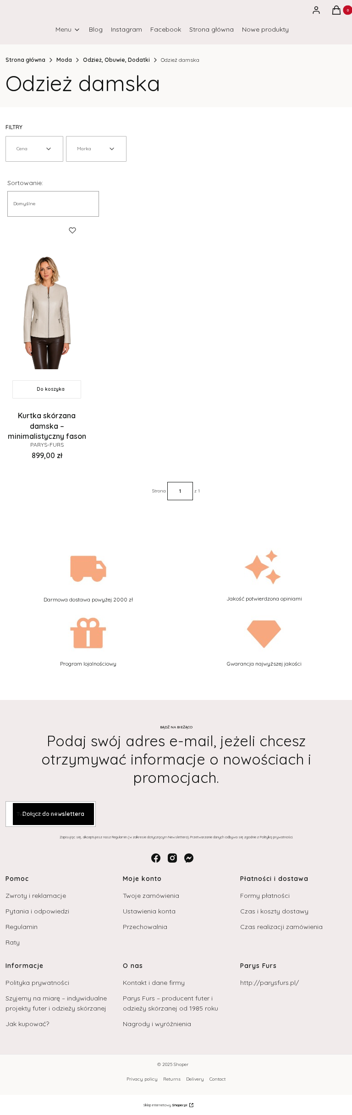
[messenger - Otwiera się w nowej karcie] (188, 858)
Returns (172, 1079)
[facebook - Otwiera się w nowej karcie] (155, 858)
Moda (64, 59)
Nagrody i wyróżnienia (157, 1024)
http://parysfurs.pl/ (269, 982)
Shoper (181, 1064)
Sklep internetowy (165, 1105)
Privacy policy (142, 1079)
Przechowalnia (145, 927)
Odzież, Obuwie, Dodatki (116, 59)
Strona (159, 491)
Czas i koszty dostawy (274, 911)
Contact (217, 1079)
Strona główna (25, 59)
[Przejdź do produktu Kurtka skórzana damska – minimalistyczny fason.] (46, 310)
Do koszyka (51, 389)
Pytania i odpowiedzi (37, 911)
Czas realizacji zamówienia (281, 927)
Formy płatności (265, 895)
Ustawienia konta (149, 911)
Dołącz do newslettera (53, 813)
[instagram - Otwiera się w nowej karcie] (172, 858)
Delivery (195, 1079)
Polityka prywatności (37, 982)
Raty (13, 942)
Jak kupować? (27, 1024)
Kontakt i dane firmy (154, 982)
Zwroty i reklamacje (36, 895)
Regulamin (22, 927)
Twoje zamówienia (151, 895)
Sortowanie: (25, 183)
